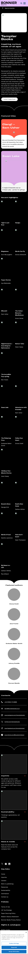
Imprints (4, 877)
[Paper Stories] (7, 268)
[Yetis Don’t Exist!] (21, 522)
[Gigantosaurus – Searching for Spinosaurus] (7, 331)
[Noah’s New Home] (21, 492)
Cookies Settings (14, 943)
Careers (3, 880)
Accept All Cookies (14, 951)
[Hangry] (21, 210)
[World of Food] (7, 522)
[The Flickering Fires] (7, 426)
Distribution (5, 893)
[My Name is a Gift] (7, 553)
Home (3, 874)
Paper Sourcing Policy (8, 913)
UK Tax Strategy (6, 910)
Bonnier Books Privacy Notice (11, 920)
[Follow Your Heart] (21, 426)
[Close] (26, 932)
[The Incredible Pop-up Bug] (7, 362)
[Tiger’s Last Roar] (7, 210)
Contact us (4, 897)
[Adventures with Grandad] (21, 395)
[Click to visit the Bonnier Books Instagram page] (6, 864)
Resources (4, 887)
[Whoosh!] (7, 299)
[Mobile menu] (24, 3)
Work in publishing (7, 884)
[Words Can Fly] (21, 239)
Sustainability (5, 890)
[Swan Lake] (7, 395)
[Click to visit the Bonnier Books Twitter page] (2, 864)
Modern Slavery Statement (10, 916)
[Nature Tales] (21, 331)
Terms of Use (5, 907)
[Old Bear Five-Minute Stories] (7, 459)
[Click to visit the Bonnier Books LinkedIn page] (9, 864)
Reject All (14, 947)
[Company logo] (9, 3)
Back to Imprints (9, 8)
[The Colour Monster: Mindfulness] (21, 299)
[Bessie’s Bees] (7, 492)
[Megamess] (7, 239)
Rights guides (5, 930)
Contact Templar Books (9, 99)
